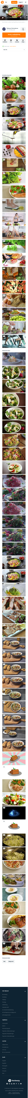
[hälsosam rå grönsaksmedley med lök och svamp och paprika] (13, 82)
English (4, 1060)
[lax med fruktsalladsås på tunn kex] (13, 893)
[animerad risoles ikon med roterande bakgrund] (13, 758)
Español (4, 1062)
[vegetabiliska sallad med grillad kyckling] (13, 602)
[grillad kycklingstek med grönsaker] (13, 785)
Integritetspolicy (15, 1092)
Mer (3, 1072)
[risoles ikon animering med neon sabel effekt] (13, 812)
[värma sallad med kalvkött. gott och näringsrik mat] (13, 934)
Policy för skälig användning (13, 1093)
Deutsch (4, 1067)
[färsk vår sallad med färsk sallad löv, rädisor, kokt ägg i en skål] (13, 371)
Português (4, 1065)
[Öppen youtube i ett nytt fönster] (20, 1083)
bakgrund (11, 960)
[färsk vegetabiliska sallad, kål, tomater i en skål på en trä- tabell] (13, 466)
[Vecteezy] (2, 2)
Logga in (21, 2)
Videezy (4, 999)
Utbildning (4, 1004)
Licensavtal (5, 1022)
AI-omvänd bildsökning (7, 1009)
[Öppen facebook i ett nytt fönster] (6, 1083)
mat (4, 960)
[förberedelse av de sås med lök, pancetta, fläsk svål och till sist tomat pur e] (13, 839)
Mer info (5, 49)
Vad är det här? (13, 46)
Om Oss (4, 1049)
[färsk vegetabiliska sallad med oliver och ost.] (13, 798)
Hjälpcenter (5, 1044)
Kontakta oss (5, 1046)
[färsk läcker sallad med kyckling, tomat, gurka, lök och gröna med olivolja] (13, 109)
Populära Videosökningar (8, 1035)
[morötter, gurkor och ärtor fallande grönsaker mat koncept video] (13, 286)
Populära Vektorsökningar (8, 1030)
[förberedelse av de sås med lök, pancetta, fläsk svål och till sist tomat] (13, 853)
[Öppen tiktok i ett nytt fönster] (15, 1083)
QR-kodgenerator (6, 1014)
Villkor (9, 1092)
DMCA (3, 1025)
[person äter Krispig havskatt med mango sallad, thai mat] (13, 880)
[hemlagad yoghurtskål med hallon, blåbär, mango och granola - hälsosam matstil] (13, 150)
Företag (4, 1001)
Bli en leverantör (6, 1051)
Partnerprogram (6, 1028)
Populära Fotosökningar (8, 1033)
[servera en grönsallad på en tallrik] (13, 177)
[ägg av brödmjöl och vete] (13, 300)
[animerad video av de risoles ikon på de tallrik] (13, 825)
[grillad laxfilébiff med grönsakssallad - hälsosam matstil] (13, 191)
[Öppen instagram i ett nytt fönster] (8, 1083)
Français (4, 1070)
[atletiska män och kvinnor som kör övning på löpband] (13, 340)
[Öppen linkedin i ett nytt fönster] (11, 1083)
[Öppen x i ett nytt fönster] (18, 1083)
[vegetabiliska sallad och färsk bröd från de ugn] (13, 668)
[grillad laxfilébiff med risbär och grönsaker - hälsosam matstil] (13, 96)
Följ (23, 29)
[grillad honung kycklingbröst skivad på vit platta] (13, 866)
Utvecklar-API (5, 1006)
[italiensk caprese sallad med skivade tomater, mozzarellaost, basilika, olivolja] (13, 123)
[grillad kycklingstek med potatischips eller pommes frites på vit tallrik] (13, 921)
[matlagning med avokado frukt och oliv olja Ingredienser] (13, 589)
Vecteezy (4, 996)
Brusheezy (4, 993)
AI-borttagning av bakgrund (9, 1011)
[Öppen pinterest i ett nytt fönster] (13, 1083)
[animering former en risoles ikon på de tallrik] (13, 771)
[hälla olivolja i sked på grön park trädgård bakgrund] (13, 137)
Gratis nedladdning (14, 35)
